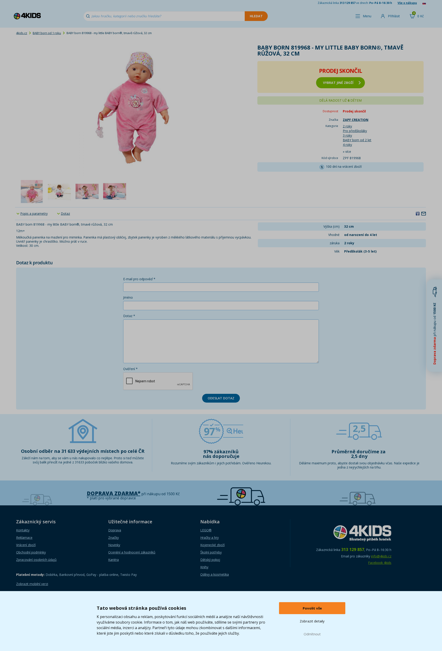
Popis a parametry (34, 213)
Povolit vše (312, 608)
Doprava (114, 530)
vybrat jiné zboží (338, 82)
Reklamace (24, 537)
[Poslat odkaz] (423, 213)
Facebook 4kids (379, 562)
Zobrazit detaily (312, 621)
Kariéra (113, 559)
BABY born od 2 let (357, 140)
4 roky (347, 144)
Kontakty (22, 530)
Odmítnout (312, 634)
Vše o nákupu (407, 3)
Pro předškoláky (355, 131)
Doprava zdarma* (113, 493)
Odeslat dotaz (221, 398)
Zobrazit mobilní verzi (32, 584)
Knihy (204, 567)
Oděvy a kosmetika (214, 574)
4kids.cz (21, 33)
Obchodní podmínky (31, 552)
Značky (113, 537)
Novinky (114, 545)
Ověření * (130, 369)
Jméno (128, 297)
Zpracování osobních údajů (36, 559)
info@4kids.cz (381, 556)
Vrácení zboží (26, 545)
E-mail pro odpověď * (139, 279)
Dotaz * (129, 316)
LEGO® (206, 530)
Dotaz (65, 213)
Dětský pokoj (210, 559)
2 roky (347, 126)
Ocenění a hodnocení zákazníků (131, 552)
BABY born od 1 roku (47, 33)
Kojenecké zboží (212, 545)
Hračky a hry (209, 537)
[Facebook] (417, 213)
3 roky (347, 135)
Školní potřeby (211, 552)
